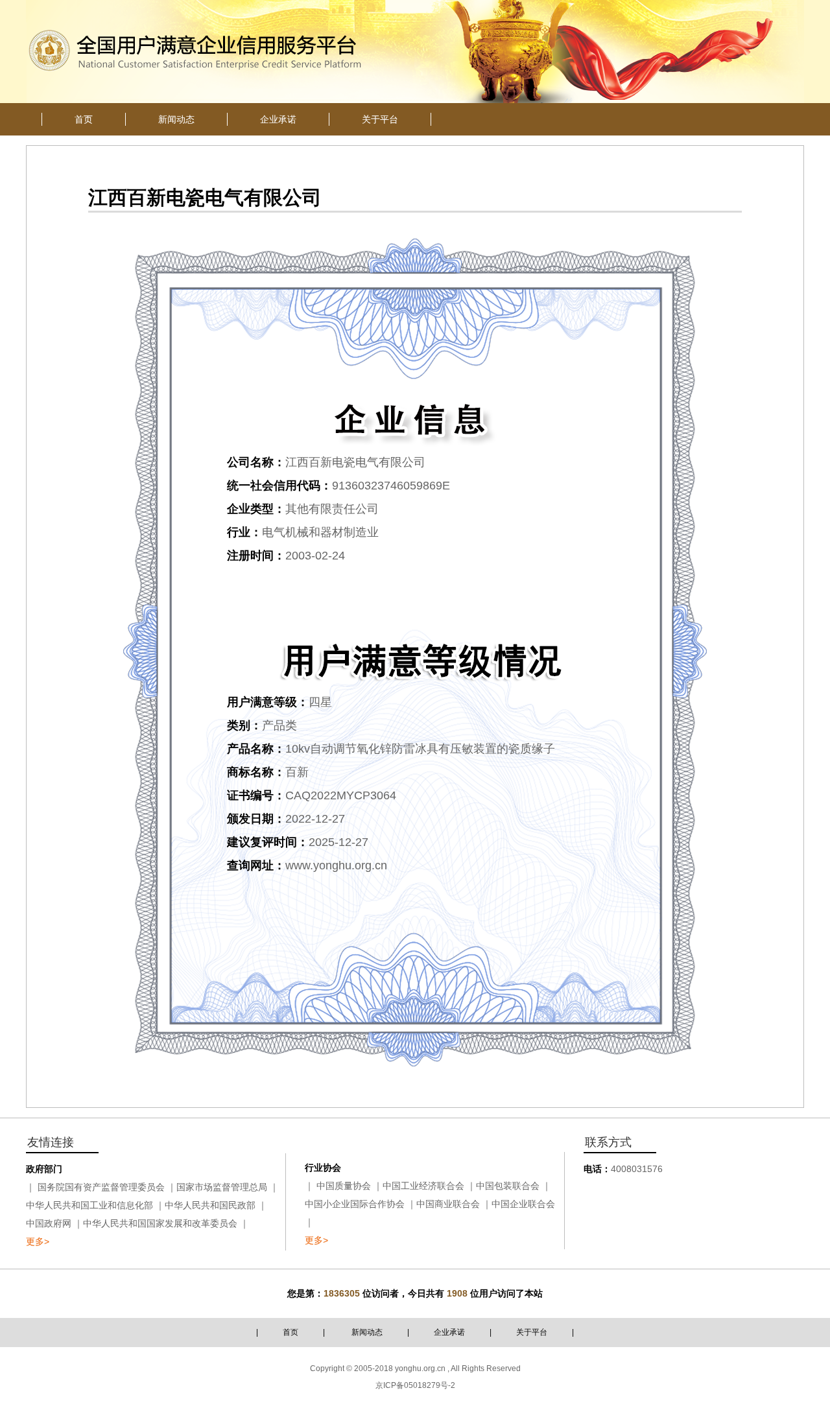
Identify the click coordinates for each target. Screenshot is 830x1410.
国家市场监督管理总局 (221, 1187)
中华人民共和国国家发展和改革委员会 (160, 1223)
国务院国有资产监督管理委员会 (101, 1187)
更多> (37, 1241)
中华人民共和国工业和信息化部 (89, 1205)
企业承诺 (449, 1332)
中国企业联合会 (523, 1204)
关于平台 (531, 1332)
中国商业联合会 (448, 1204)
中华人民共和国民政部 (210, 1205)
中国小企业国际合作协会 (355, 1204)
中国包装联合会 (508, 1186)
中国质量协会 (343, 1186)
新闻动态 (367, 1332)
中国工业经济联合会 (423, 1186)
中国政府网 (48, 1223)
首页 (290, 1332)
